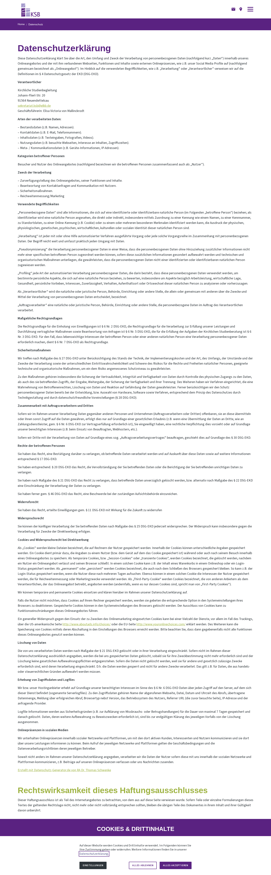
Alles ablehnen (142, 865)
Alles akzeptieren (175, 865)
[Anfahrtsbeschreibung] (241, 9)
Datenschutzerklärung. (94, 854)
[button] (250, 9)
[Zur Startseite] (31, 9)
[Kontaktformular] (233, 9)
